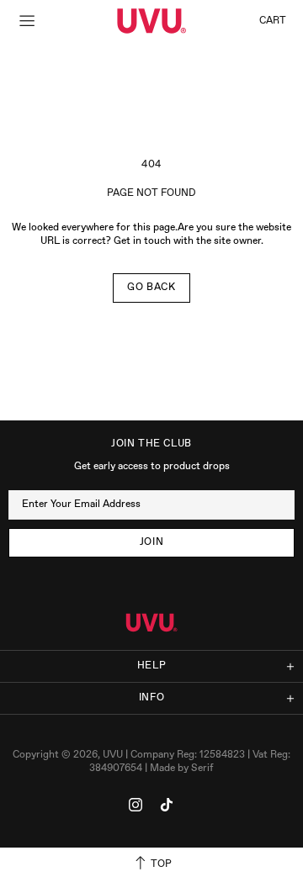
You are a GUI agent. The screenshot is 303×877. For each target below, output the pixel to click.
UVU (151, 21)
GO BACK (151, 287)
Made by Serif (182, 768)
